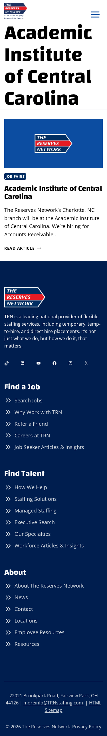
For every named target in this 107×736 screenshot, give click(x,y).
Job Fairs (15, 176)
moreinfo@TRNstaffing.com (53, 703)
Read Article (22, 248)
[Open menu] (95, 14)
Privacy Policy (86, 726)
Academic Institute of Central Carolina (53, 193)
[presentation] (53, 143)
